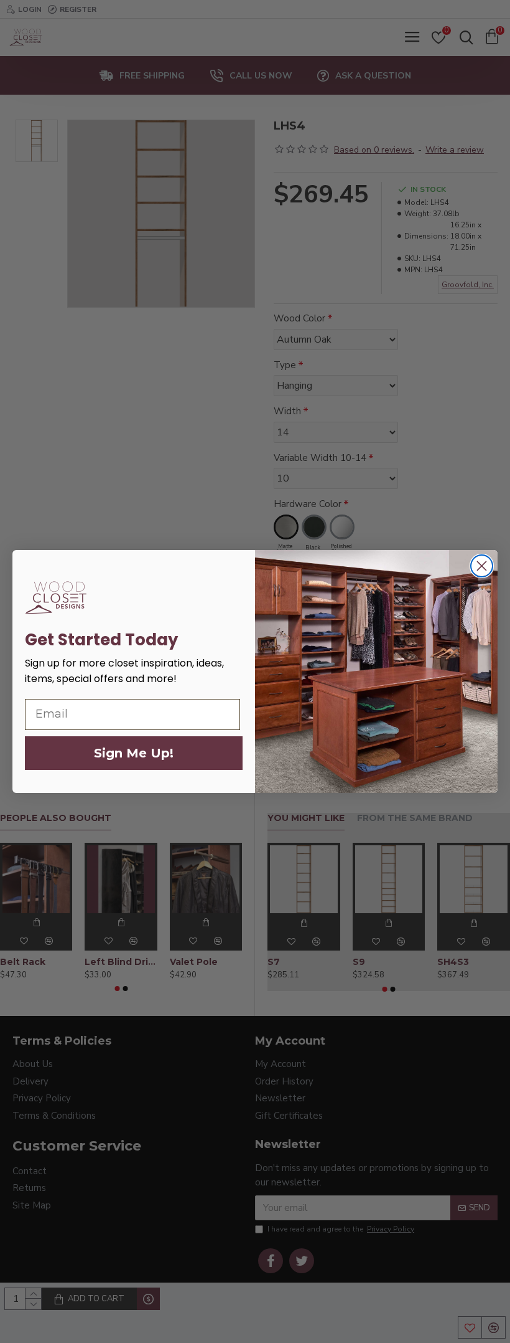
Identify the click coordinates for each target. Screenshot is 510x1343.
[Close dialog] (482, 566)
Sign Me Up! (134, 753)
